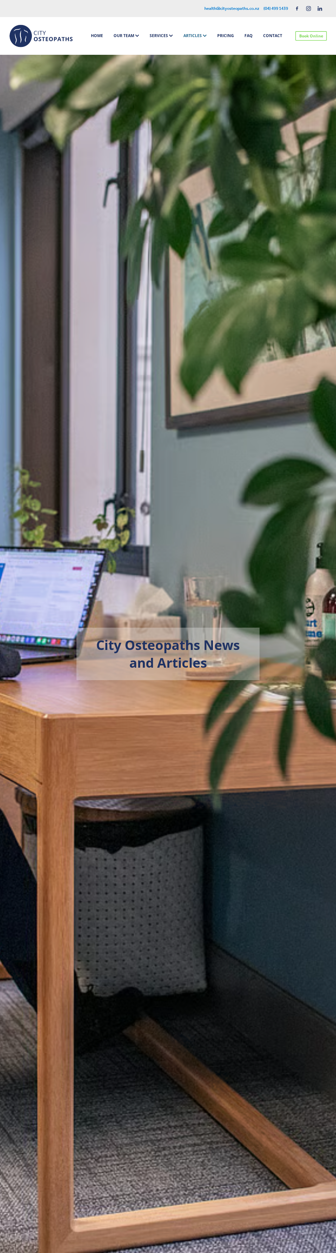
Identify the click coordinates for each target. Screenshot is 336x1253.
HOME (97, 35)
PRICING (225, 35)
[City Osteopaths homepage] (41, 36)
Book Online (311, 36)
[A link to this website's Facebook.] (297, 9)
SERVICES (159, 35)
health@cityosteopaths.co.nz (231, 9)
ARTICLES (193, 35)
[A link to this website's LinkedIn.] (320, 9)
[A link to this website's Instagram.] (309, 9)
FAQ (248, 35)
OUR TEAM (124, 35)
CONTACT (272, 35)
